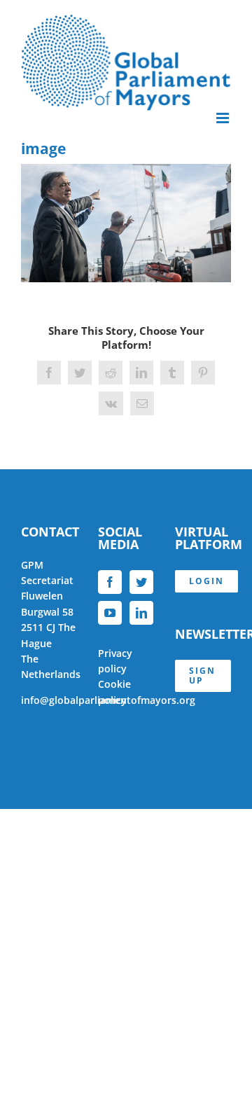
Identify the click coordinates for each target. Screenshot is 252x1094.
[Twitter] (141, 582)
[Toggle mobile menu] (223, 118)
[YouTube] (110, 613)
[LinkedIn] (141, 613)
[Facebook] (110, 582)
